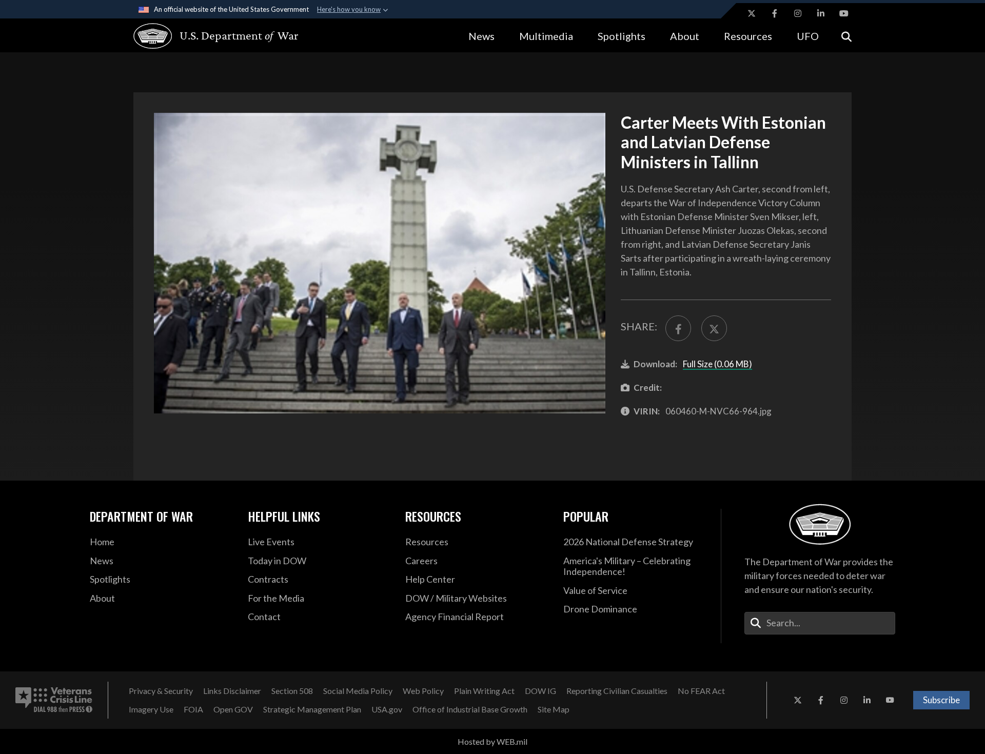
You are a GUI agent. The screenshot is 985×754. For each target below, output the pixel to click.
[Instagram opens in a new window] (797, 13)
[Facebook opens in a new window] (774, 13)
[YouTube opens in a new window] (844, 13)
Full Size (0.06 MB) (717, 364)
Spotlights (621, 36)
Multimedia (546, 36)
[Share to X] (714, 328)
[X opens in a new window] (751, 13)
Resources (748, 36)
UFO (808, 36)
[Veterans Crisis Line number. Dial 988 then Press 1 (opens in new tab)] (53, 700)
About (684, 36)
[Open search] (846, 35)
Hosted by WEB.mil (492, 741)
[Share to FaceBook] (678, 328)
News (481, 36)
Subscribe (941, 700)
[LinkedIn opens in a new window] (821, 13)
